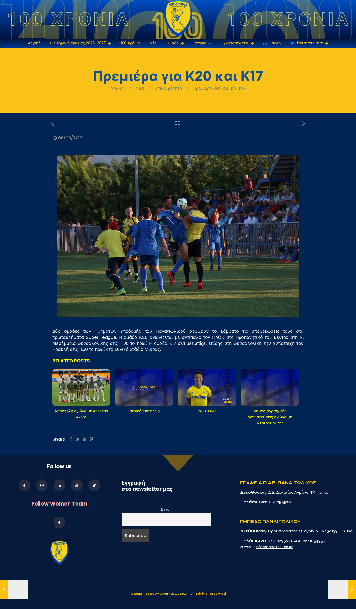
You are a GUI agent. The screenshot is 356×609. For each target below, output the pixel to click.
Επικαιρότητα (168, 88)
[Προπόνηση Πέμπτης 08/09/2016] (342, 589)
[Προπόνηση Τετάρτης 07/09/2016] (14, 589)
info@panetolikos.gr (274, 546)
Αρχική (118, 88)
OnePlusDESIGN (174, 594)
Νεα (139, 88)
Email (166, 509)
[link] (178, 19)
